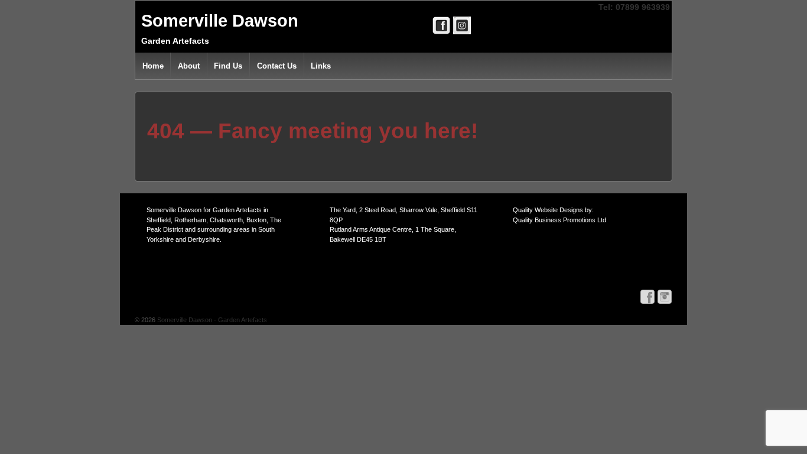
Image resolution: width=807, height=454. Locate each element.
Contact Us (277, 65)
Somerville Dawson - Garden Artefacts (211, 319)
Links (321, 65)
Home (153, 65)
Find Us (228, 65)
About (189, 65)
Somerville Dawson (219, 20)
